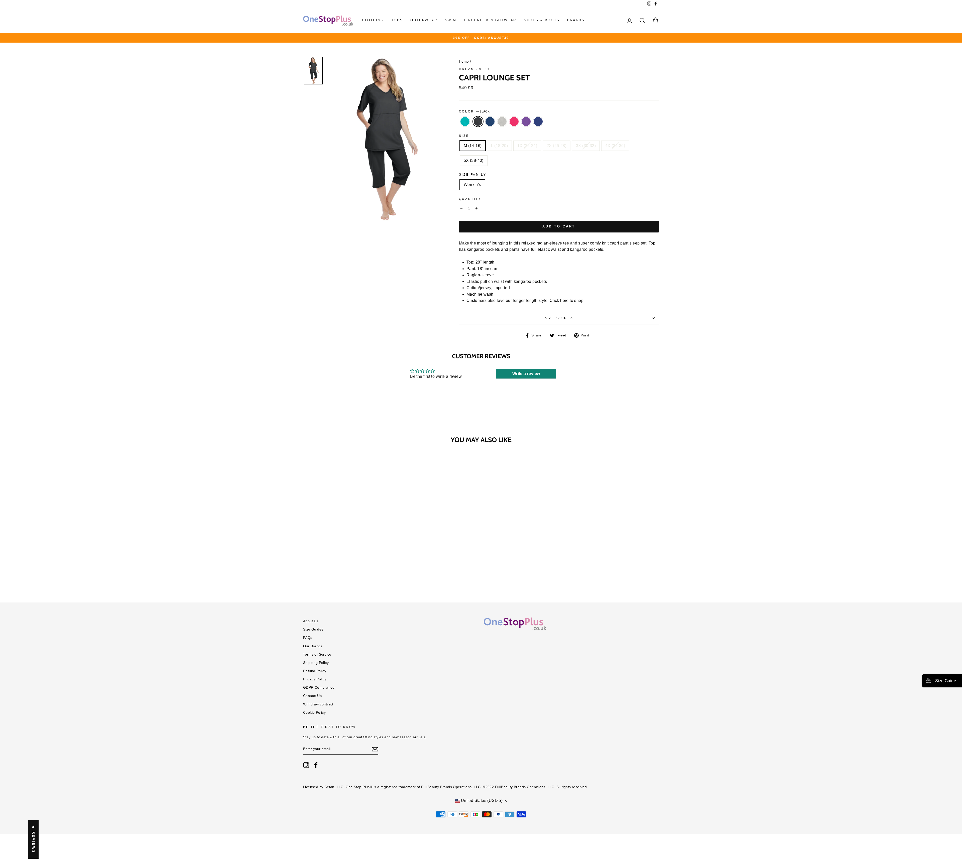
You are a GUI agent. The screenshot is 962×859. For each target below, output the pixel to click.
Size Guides (559, 318)
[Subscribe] (375, 749)
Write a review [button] (526, 374)
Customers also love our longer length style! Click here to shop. (525, 300)
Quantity (470, 199)
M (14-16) (473, 146)
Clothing (373, 20)
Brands (576, 20)
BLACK (478, 121)
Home (464, 61)
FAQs (307, 638)
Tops (397, 20)
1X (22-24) (527, 146)
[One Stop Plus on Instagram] (306, 765)
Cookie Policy (314, 712)
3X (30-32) (586, 146)
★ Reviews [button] (33, 839)
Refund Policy (314, 671)
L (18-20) (499, 146)
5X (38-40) (474, 160)
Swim (450, 20)
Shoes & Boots (542, 20)
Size (464, 136)
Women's (472, 184)
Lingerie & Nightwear (490, 20)
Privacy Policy (314, 679)
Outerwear (423, 20)
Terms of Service (317, 654)
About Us (310, 621)
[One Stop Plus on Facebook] (316, 765)
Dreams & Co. (475, 69)
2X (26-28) (556, 146)
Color (474, 111)
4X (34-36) (615, 146)
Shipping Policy (316, 663)
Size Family (473, 174)
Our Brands (312, 646)
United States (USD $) (482, 800)
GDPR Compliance (318, 687)
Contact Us (312, 696)
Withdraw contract (318, 704)
